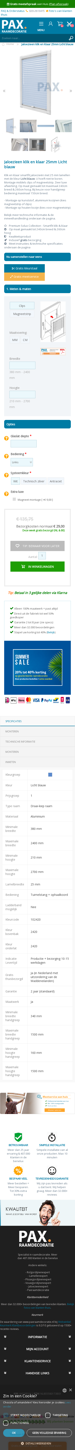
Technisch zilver (33, 481)
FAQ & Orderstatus (13, 11)
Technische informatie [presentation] (20, 741)
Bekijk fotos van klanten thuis (49, 1305)
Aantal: (33, 557)
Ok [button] (14, 1433)
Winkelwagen (60, 23)
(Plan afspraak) (58, 4)
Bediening (18, 454)
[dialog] (37, 1417)
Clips (22, 306)
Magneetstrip (22, 314)
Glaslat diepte (20, 436)
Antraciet (56, 481)
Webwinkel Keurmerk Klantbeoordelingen (35, 1323)
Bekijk (51, 632)
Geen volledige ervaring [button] (49, 1433)
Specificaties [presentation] (13, 721)
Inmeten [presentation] (10, 762)
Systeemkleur (20, 473)
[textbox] (33, 38)
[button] (37, 1443)
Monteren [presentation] (12, 731)
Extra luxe (17, 492)
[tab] (37, 721)
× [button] (70, 1390)
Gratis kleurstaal (26, 268)
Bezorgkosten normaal (40, 526)
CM (25, 340)
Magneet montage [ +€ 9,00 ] (35, 500)
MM (15, 340)
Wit (15, 481)
